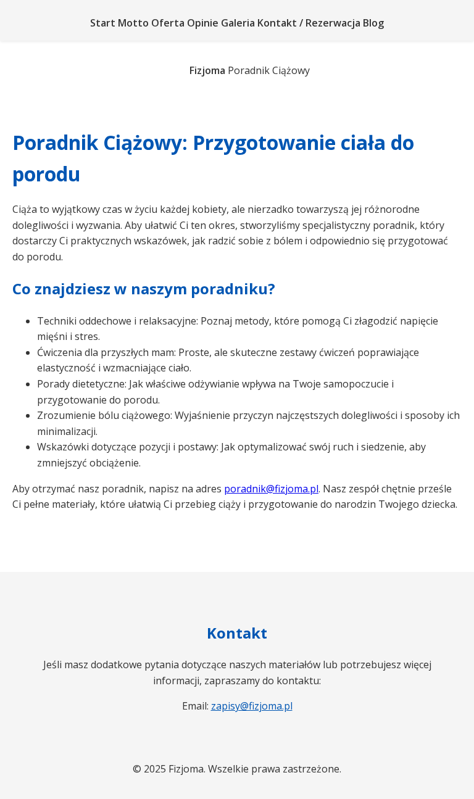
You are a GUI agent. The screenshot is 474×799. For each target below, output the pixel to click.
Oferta (168, 23)
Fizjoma (207, 70)
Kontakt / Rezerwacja (308, 23)
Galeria (238, 23)
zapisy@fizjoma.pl (252, 706)
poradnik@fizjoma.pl (271, 488)
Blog (373, 23)
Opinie (202, 23)
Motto (133, 23)
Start (102, 23)
